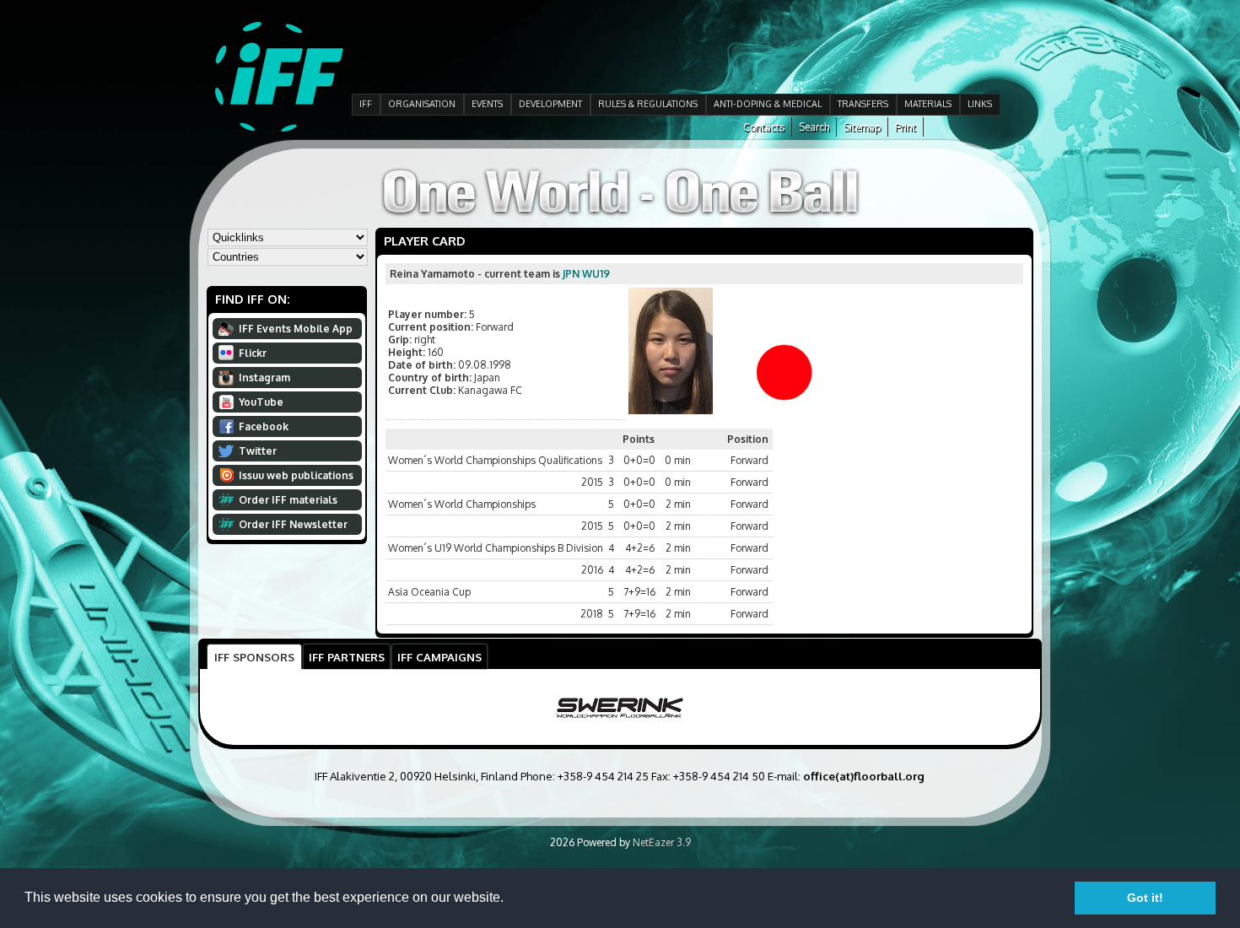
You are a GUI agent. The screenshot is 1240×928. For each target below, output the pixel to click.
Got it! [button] (1145, 897)
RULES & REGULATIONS (648, 104)
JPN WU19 (586, 273)
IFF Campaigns (439, 657)
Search (814, 127)
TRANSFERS (863, 104)
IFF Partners (347, 657)
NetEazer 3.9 (662, 842)
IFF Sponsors (254, 657)
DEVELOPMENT (550, 104)
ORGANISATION (422, 104)
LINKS (980, 104)
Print (905, 127)
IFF (365, 104)
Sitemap (862, 127)
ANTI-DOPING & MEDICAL (768, 104)
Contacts (763, 127)
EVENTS (487, 104)
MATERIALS (928, 104)
